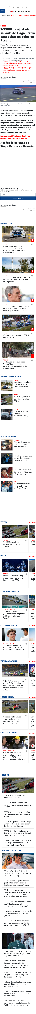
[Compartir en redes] (32, 244)
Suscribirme (18, 198)
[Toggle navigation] (2, 11)
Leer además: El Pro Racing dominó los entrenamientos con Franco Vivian (15, 137)
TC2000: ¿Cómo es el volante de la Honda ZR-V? (19, 67)
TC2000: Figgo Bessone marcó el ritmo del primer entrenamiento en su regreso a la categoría (17, 71)
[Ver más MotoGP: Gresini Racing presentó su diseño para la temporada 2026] (15, 565)
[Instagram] (22, 7)
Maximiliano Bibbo (9, 77)
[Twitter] (14, 7)
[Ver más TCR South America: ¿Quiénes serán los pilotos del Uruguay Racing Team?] (15, 601)
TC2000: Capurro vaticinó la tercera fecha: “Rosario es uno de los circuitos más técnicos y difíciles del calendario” (18, 63)
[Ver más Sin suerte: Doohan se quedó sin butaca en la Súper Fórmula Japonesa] (15, 634)
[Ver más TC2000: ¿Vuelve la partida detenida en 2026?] (6, 399)
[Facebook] (9, 7)
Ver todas (32, 522)
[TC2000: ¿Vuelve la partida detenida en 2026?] (18, 785)
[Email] (26, 7)
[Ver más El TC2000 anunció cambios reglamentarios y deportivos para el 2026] (6, 414)
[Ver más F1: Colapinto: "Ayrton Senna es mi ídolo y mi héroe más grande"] (6, 472)
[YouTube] (18, 7)
